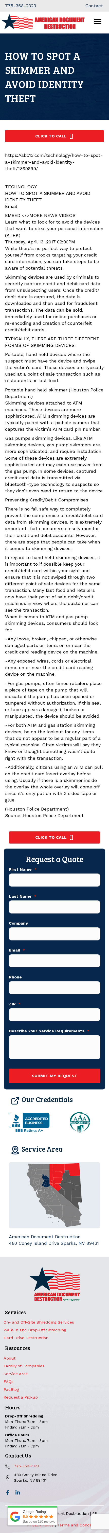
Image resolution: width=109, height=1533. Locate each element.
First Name (23, 869)
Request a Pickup (21, 1397)
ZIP (15, 1004)
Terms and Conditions (78, 1525)
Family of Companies (24, 1366)
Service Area (16, 1373)
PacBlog (11, 1389)
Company (18, 923)
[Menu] (97, 21)
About (9, 1358)
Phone (15, 977)
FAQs (8, 1381)
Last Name (22, 896)
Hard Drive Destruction (26, 1337)
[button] (7, 1492)
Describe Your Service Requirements (49, 1031)
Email (17, 950)
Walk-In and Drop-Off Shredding (35, 1330)
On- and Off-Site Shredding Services (39, 1322)
